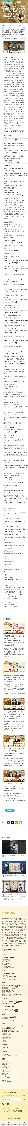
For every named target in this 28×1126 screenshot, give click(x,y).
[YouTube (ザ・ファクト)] (9, 1006)
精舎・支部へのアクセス (7, 963)
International (6, 1061)
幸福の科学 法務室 (7, 964)
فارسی (4, 1080)
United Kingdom (7, 1068)
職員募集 (20, 1111)
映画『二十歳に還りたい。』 (8, 993)
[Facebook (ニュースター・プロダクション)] (19, 1002)
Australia (5, 1073)
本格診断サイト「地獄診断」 (8, 967)
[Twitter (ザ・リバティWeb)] (13, 976)
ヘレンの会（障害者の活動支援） (9, 1055)
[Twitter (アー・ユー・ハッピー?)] (14, 980)
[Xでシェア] (12, 822)
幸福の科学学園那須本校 (8, 1028)
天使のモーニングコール (8, 1011)
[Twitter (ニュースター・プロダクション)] (17, 1002)
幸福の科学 (5, 957)
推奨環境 (17, 1109)
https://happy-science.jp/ (14, 545)
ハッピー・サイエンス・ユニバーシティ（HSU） (12, 1026)
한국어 (4, 1076)
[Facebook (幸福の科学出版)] (13, 973)
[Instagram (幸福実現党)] (15, 1017)
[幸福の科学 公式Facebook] (3, 1103)
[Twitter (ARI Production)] (13, 1003)
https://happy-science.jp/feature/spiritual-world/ (14, 490)
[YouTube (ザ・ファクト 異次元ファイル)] (17, 1009)
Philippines (5, 1071)
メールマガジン (6, 960)
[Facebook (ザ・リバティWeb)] (15, 976)
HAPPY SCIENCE (15, 1118)
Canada (4, 1064)
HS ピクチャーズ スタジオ (8, 985)
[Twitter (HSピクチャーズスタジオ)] (16, 986)
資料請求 (13, 1111)
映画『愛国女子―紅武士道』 (8, 988)
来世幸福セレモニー (7, 1047)
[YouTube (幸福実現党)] (13, 1017)
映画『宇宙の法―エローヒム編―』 (10, 987)
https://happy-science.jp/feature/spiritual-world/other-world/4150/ (14, 480)
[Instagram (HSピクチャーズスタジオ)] (21, 986)
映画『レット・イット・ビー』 (8, 991)
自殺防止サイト (5, 1054)
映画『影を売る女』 (6, 995)
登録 (24, 1099)
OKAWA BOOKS (7, 1083)
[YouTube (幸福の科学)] (13, 957)
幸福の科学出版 (6, 973)
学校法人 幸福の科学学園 (8, 1027)
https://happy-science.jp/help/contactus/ (13, 569)
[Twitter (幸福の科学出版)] (11, 973)
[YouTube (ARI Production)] (15, 1003)
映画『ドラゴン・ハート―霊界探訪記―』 (11, 994)
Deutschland (6, 1066)
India (4, 1070)
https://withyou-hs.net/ (13, 250)
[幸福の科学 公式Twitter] (6, 1103)
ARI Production (7, 1003)
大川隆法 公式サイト (7, 959)
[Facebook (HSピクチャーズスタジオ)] (18, 986)
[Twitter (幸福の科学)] (9, 957)
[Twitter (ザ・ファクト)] (11, 1006)
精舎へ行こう (5, 961)
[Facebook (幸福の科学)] (11, 957)
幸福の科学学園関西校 (7, 1030)
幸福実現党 (5, 1017)
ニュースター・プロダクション (9, 1001)
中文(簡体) (5, 1074)
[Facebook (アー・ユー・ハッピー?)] (16, 980)
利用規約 (10, 1109)
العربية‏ (3, 1078)
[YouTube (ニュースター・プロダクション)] (21, 1002)
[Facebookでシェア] (8, 822)
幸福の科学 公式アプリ (7, 966)
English (23, 1)
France (4, 1067)
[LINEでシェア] (16, 822)
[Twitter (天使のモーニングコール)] (15, 1011)
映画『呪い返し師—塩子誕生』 (9, 990)
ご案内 (4, 1109)
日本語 (19, 1)
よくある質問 (19, 1110)
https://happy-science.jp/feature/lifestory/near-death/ (16, 163)
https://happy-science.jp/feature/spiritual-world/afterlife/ (14, 430)
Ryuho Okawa (6, 1081)
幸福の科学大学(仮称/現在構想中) (10, 1031)
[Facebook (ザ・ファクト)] (13, 1006)
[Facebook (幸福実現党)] (11, 1017)
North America (6, 1063)
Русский (6, 1077)
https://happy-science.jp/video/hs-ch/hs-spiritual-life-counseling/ (13, 192)
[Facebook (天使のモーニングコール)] (17, 1011)
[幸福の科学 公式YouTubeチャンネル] (8, 1103)
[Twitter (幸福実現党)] (9, 1017)
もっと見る (9, 810)
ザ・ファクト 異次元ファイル (9, 1009)
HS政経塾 (4, 1033)
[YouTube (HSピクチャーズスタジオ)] (20, 986)
